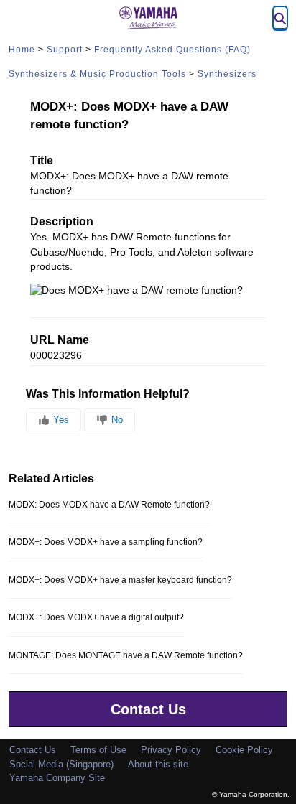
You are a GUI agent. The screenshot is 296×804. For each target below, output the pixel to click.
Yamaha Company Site (57, 777)
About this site (158, 764)
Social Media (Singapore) (61, 764)
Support (65, 50)
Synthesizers (227, 74)
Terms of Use (98, 749)
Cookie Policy (244, 749)
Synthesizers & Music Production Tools (97, 74)
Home (22, 50)
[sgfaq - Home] (148, 17)
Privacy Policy (171, 749)
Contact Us (148, 709)
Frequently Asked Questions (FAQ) (172, 50)
